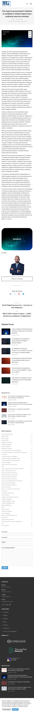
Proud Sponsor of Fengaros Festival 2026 (19, 409)
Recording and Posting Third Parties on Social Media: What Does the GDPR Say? (22, 360)
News (4, 34)
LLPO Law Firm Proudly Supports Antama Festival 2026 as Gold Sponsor (18, 396)
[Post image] (6, 331)
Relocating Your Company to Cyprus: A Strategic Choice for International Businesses (22, 380)
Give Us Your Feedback (9, 631)
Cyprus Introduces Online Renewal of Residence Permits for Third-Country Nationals (22, 331)
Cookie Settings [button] (6, 709)
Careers (5, 625)
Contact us (6, 628)
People (5, 615)
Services (5, 618)
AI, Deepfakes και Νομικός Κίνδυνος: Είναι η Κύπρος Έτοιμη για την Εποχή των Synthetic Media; (22, 350)
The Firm (5, 612)
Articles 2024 (6, 31)
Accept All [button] (15, 709)
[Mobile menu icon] (30, 3)
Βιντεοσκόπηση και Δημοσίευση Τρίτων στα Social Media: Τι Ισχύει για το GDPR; (21, 370)
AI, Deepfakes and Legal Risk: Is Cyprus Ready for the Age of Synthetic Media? (21, 341)
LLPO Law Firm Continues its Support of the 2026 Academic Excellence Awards (19, 415)
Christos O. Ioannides (17, 279)
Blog (4, 622)
